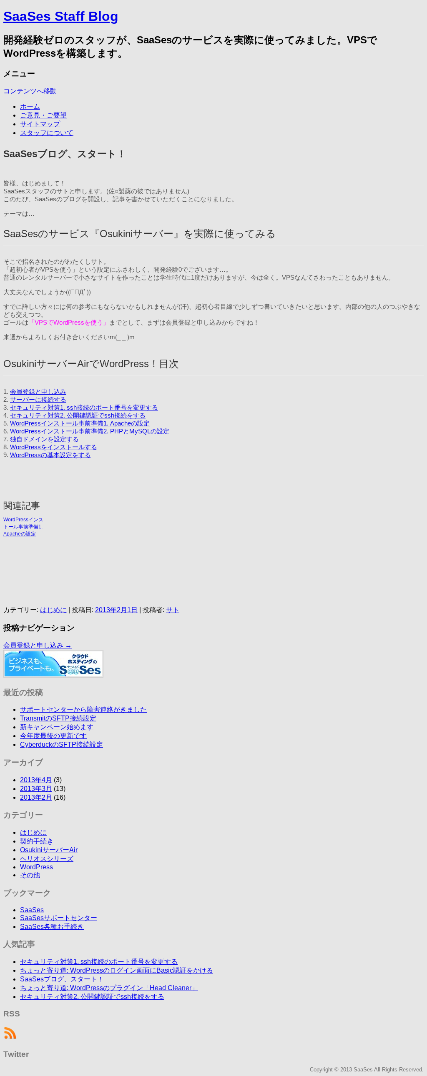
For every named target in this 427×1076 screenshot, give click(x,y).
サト (172, 609)
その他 (30, 874)
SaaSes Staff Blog (60, 16)
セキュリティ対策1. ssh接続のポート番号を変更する (84, 407)
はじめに (53, 609)
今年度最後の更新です (53, 735)
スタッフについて (46, 132)
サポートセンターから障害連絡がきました (83, 709)
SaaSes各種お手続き (52, 926)
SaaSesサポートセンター (58, 917)
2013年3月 (36, 788)
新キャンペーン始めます (56, 727)
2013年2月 (36, 797)
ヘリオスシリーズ (46, 858)
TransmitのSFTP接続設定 (58, 718)
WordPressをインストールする (53, 447)
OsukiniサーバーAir (49, 849)
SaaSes (32, 909)
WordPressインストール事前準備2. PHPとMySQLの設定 (89, 431)
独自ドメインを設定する (44, 439)
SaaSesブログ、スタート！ (62, 979)
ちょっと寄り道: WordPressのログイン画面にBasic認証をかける (116, 970)
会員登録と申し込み (38, 391)
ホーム (30, 106)
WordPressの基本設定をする (50, 455)
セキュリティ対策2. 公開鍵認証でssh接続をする (78, 415)
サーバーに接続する (38, 399)
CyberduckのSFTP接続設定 (61, 744)
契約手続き (36, 841)
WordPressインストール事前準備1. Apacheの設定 (80, 423)
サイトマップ (40, 124)
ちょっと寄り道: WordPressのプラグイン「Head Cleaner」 (109, 987)
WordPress (36, 867)
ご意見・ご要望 (43, 115)
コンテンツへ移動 (30, 91)
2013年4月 (36, 779)
